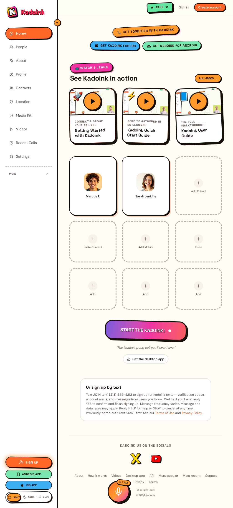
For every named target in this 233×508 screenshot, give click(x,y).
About (78, 476)
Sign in (184, 7)
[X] (135, 458)
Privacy (139, 482)
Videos (116, 476)
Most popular (168, 476)
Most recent (191, 476)
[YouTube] (155, 458)
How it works (97, 476)
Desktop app (135, 476)
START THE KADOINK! (142, 330)
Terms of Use (164, 413)
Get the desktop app (148, 359)
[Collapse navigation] (57, 22)
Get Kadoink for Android (175, 45)
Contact (211, 476)
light (145, 489)
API (151, 476)
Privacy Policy (192, 413)
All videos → (208, 78)
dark (152, 489)
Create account (210, 7)
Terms (153, 482)
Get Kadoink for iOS (118, 45)
